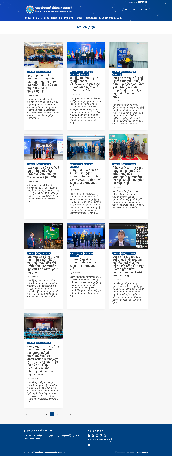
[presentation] (43, 55)
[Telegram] (141, 9)
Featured (31, 72)
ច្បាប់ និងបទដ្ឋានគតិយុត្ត (53, 18)
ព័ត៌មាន (38, 72)
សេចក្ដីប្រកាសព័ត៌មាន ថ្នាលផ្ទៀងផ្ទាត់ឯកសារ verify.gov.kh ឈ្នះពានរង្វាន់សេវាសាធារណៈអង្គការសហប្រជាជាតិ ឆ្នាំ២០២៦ (85, 84)
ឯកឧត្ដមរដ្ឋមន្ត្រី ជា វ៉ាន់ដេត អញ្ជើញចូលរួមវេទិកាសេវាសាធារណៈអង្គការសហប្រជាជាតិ (84, 264)
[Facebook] (126, 9)
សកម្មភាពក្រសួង (46, 72)
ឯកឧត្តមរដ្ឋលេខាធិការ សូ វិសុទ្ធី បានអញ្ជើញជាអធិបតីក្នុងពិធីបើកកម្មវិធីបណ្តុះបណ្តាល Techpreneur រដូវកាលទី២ (43, 172)
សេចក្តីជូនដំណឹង (85, 74)
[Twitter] (130, 9)
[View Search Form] (146, 9)
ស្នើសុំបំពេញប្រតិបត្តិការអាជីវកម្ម (110, 18)
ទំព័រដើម (28, 18)
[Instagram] (133, 9)
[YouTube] (137, 9)
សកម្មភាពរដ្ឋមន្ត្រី (74, 74)
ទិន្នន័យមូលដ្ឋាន (91, 18)
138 (71, 414)
